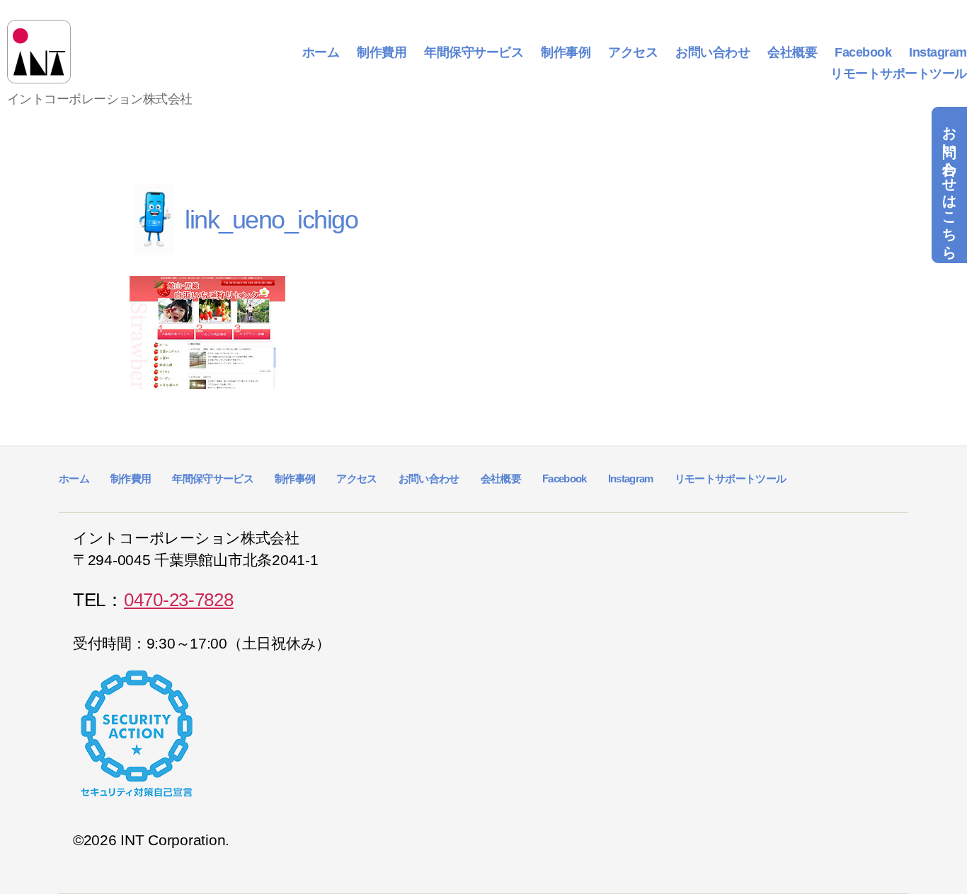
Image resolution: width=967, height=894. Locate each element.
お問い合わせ (712, 52)
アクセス (633, 52)
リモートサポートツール (898, 73)
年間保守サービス (473, 52)
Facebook (863, 52)
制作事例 (565, 52)
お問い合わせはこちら (949, 184)
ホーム (321, 52)
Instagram (938, 52)
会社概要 (792, 52)
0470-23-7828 (179, 599)
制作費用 (381, 52)
